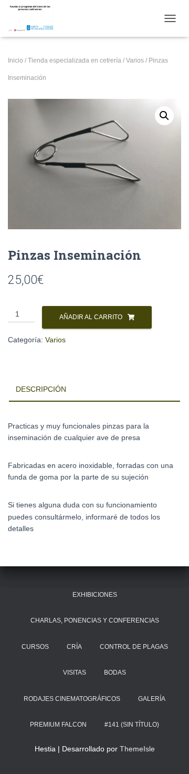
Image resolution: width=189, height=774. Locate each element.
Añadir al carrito (90, 317)
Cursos (35, 646)
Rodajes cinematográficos (72, 698)
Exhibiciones (94, 594)
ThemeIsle (137, 749)
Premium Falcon (58, 724)
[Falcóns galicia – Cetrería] (34, 18)
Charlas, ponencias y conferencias (94, 620)
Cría (74, 646)
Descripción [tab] (41, 389)
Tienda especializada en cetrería (74, 60)
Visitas (74, 672)
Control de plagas (134, 646)
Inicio (15, 60)
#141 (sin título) (131, 724)
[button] (164, 115)
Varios (135, 60)
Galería (151, 698)
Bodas (115, 672)
